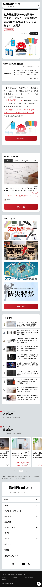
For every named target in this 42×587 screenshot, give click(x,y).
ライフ (7, 451)
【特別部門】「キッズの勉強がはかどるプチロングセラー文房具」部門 (19, 111)
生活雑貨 (36, 186)
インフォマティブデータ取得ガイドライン (12, 577)
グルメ (7, 538)
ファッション (9, 527)
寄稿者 (7, 550)
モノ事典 (34, 160)
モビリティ (8, 516)
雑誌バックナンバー (12, 556)
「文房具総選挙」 (11, 100)
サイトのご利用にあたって (8, 574)
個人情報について (22, 574)
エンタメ (7, 544)
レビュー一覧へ (21, 207)
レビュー (8, 160)
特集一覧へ (21, 306)
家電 (29, 451)
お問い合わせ (5, 579)
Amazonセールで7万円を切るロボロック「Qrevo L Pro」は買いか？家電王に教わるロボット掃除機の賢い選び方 (21, 455)
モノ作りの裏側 (25, 160)
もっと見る (34, 78)
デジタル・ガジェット (13, 511)
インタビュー (16, 160)
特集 (6, 499)
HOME (3, 476)
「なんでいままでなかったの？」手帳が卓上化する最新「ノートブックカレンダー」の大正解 (20, 189)
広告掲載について (29, 577)
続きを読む (21, 138)
